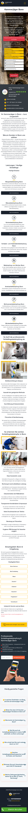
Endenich (14, 586)
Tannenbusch (14, 601)
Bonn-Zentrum (14, 566)
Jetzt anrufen (14, 75)
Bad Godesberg (14, 571)
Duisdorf (14, 581)
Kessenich (14, 591)
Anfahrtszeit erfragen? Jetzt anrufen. (15, 624)
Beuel (14, 576)
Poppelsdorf (14, 596)
